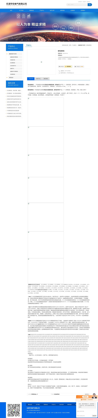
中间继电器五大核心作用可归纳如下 (14, 113)
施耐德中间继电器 (14, 71)
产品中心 (42, 10)
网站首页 (30, 404)
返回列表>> (87, 394)
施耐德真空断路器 (14, 57)
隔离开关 (12, 68)
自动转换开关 (13, 65)
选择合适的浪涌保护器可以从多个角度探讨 (14, 102)
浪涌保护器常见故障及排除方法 (14, 99)
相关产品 (38, 78)
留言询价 (46, 78)
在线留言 (84, 1)
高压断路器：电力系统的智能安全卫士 (14, 93)
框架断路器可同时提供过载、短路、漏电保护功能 (14, 104)
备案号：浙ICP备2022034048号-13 (39, 412)
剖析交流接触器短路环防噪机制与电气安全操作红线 (14, 96)
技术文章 (52, 10)
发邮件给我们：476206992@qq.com (67, 72)
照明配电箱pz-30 (34, 394)
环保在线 (64, 412)
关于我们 (21, 10)
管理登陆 (68, 412)
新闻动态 (31, 10)
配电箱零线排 (56, 394)
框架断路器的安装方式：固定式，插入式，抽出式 (14, 107)
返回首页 (80, 1)
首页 (11, 10)
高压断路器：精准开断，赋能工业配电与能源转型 (14, 90)
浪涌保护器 (12, 59)
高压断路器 (12, 62)
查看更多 (11, 77)
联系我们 (88, 1)
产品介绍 (31, 78)
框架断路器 (12, 74)
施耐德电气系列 (13, 53)
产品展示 (74, 45)
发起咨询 (94, 415)
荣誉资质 (62, 10)
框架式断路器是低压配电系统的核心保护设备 (14, 116)
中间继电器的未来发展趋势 (13, 110)
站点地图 (55, 412)
